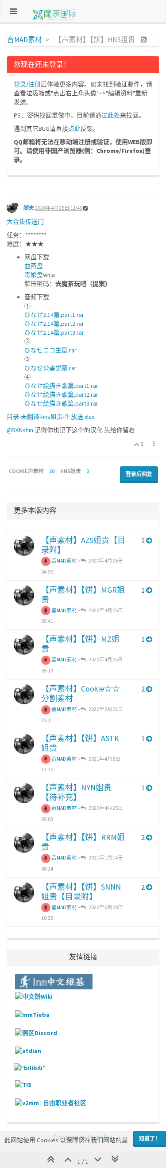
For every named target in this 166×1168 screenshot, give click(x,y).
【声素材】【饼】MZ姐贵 (80, 644)
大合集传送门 (25, 222)
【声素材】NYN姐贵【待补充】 (76, 792)
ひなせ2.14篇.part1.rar (54, 315)
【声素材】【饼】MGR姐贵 (83, 595)
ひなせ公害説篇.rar (50, 368)
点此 (74, 129)
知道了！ (149, 1138)
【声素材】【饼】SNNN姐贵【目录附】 (81, 892)
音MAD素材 (63, 560)
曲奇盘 (33, 266)
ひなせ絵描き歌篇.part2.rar (61, 394)
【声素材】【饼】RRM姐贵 (83, 842)
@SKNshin (20, 430)
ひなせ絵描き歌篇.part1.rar (61, 386)
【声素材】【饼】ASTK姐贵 (80, 743)
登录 (20, 84)
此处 (114, 115)
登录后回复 (139, 474)
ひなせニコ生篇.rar (50, 350)
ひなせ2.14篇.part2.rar (54, 324)
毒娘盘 (33, 275)
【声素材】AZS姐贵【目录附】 (83, 545)
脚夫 (28, 207)
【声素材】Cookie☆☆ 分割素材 (80, 693)
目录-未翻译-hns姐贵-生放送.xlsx (50, 417)
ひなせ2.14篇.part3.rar (54, 332)
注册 (34, 84)
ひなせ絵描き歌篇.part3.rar (61, 403)
